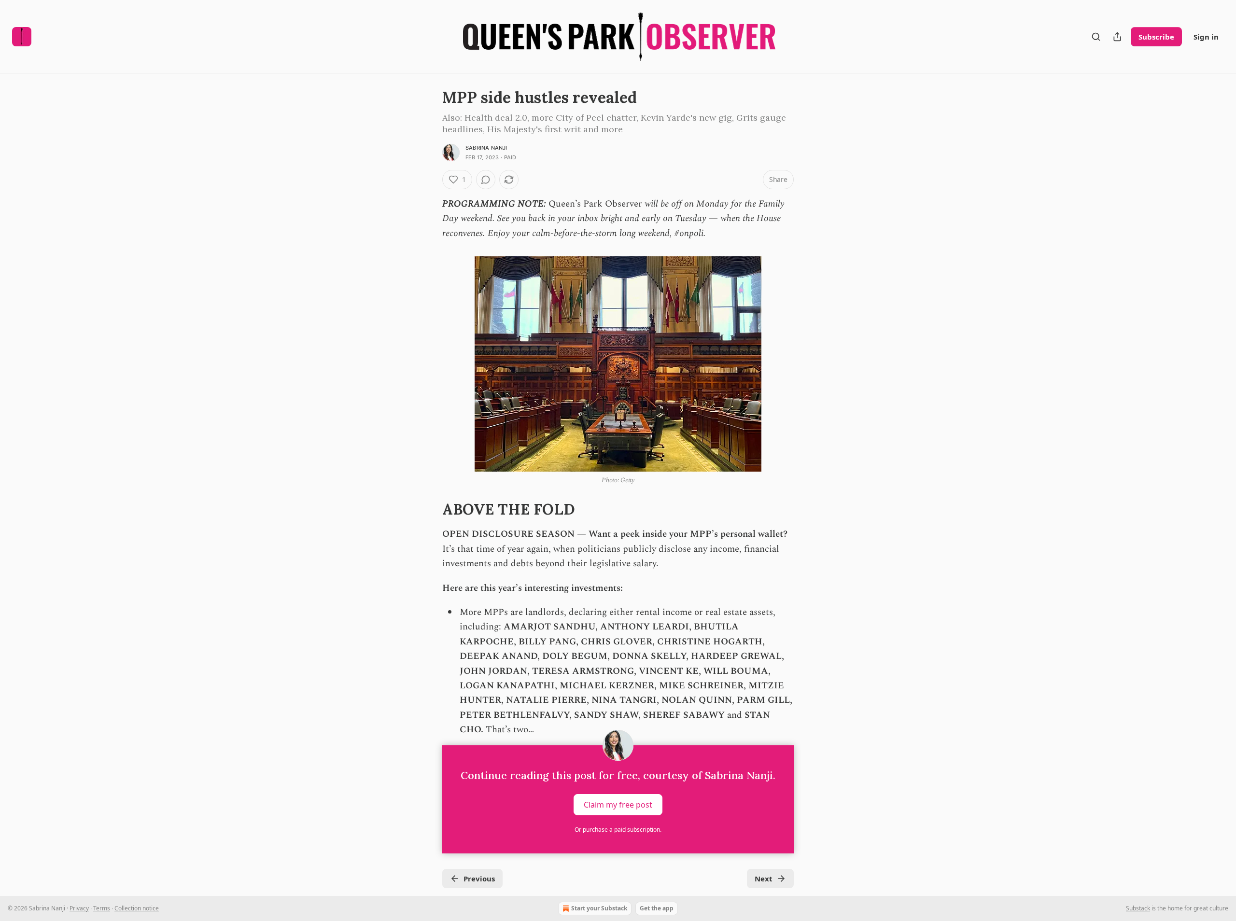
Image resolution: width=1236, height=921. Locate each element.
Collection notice (136, 908)
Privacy (79, 908)
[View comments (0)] (485, 179)
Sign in (1206, 37)
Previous (479, 878)
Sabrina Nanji (486, 147)
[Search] (1096, 36)
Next (763, 878)
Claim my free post (618, 804)
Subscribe (1156, 37)
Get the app (657, 908)
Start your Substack (599, 908)
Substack (1138, 908)
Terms (101, 908)
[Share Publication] (1117, 36)
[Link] (428, 509)
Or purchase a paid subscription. (618, 829)
